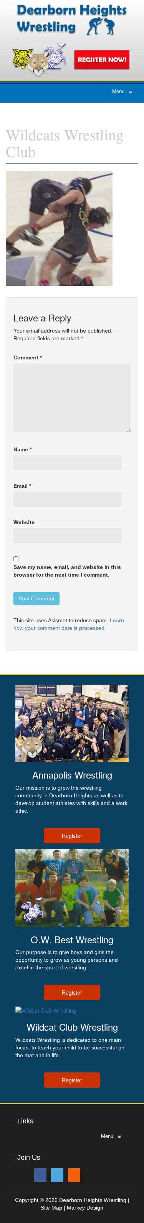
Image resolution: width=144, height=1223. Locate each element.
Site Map (51, 1208)
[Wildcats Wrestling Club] (59, 228)
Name (22, 449)
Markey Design (85, 1208)
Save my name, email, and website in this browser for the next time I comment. (67, 571)
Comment (27, 357)
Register (72, 835)
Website (24, 522)
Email (22, 486)
